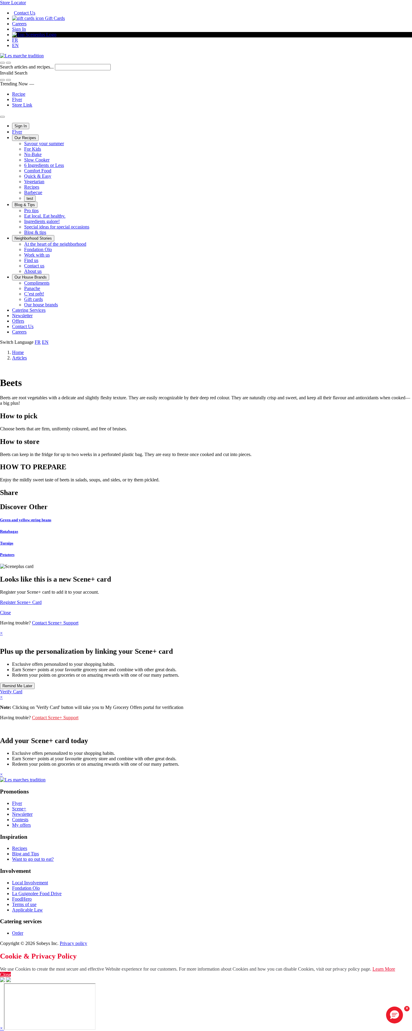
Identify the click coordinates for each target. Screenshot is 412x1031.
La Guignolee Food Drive (37, 893)
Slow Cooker (36, 159)
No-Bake (33, 154)
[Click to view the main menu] (2, 63)
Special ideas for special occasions (56, 226)
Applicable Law (27, 909)
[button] (8, 63)
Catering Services (29, 310)
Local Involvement (30, 882)
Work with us (37, 254)
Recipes (31, 187)
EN (15, 45)
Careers (19, 23)
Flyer (17, 99)
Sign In (19, 29)
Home (18, 352)
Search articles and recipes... (27, 66)
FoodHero (22, 899)
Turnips (6, 543)
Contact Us (24, 12)
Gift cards (33, 299)
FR (15, 40)
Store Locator (13, 2)
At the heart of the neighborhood (55, 244)
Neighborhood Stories (33, 238)
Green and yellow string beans (25, 520)
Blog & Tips (24, 205)
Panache (32, 288)
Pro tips (31, 210)
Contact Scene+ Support (55, 622)
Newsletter (22, 315)
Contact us (34, 265)
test (30, 198)
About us (33, 271)
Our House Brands (30, 277)
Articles (19, 357)
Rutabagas (9, 531)
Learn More (383, 969)
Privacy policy (73, 943)
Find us (31, 260)
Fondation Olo (38, 249)
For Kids (32, 149)
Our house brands (41, 304)
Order (17, 933)
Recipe (18, 94)
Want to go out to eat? (33, 859)
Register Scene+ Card (21, 602)
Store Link (22, 104)
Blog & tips (35, 232)
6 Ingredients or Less (44, 165)
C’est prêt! (34, 293)
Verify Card (11, 691)
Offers (18, 321)
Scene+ (19, 808)
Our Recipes (25, 138)
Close (5, 612)
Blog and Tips (25, 853)
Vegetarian (34, 181)
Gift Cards (54, 18)
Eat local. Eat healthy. (44, 216)
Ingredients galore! (42, 221)
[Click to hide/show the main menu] (2, 117)
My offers (21, 825)
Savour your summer (44, 143)
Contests (20, 819)
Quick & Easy (37, 176)
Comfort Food (37, 170)
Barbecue (33, 192)
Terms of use (24, 904)
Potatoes (7, 554)
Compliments (36, 283)
